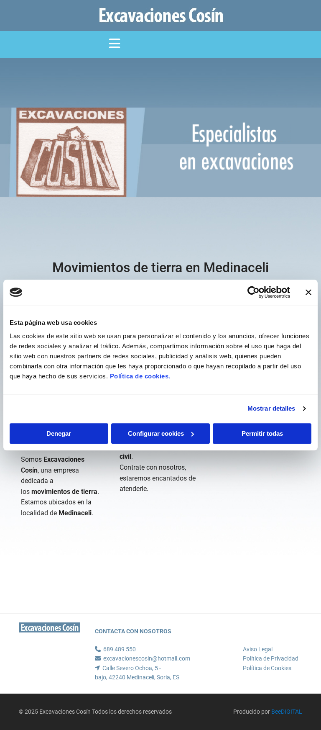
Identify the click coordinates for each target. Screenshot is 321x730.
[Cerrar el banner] (308, 292)
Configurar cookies (156, 433)
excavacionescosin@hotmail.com (146, 658)
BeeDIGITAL (286, 711)
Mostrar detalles (271, 408)
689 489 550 (119, 649)
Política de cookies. (140, 376)
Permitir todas (262, 433)
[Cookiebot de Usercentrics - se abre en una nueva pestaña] (253, 292)
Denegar (58, 433)
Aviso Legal (258, 649)
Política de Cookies (267, 668)
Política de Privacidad (270, 658)
